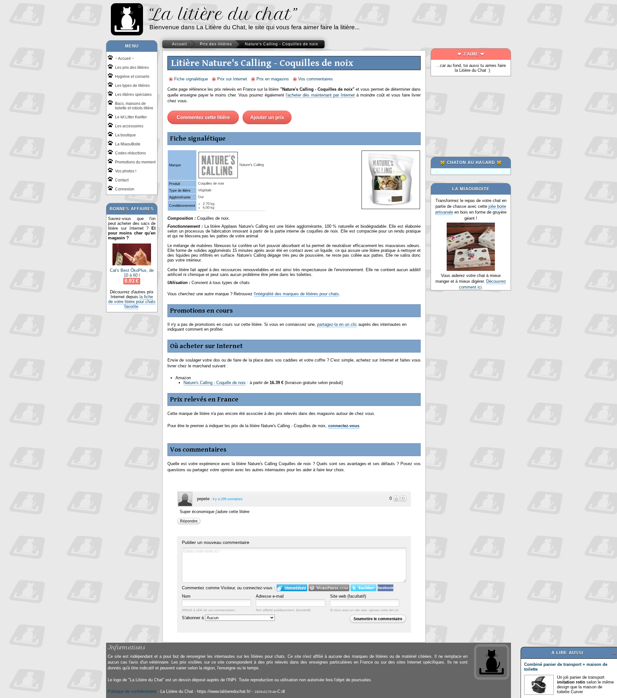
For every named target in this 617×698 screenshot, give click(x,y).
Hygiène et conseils (132, 76)
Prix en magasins (272, 79)
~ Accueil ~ (124, 58)
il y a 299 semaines (228, 499)
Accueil (179, 44)
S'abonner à (193, 617)
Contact (122, 180)
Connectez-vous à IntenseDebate (292, 587)
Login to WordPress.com (328, 587)
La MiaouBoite (127, 144)
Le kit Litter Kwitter (131, 117)
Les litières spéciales (133, 94)
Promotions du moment (135, 162)
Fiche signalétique (191, 79)
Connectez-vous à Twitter (363, 587)
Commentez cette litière (203, 117)
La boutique (125, 135)
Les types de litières (132, 85)
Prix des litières (216, 44)
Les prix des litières (132, 67)
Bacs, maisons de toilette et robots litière (134, 105)
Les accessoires (129, 126)
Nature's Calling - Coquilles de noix (281, 44)
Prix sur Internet (232, 79)
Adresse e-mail (270, 596)
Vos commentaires (315, 79)
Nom (186, 596)
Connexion (124, 189)
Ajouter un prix (267, 117)
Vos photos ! (125, 171)
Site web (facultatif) (348, 596)
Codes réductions (130, 153)
